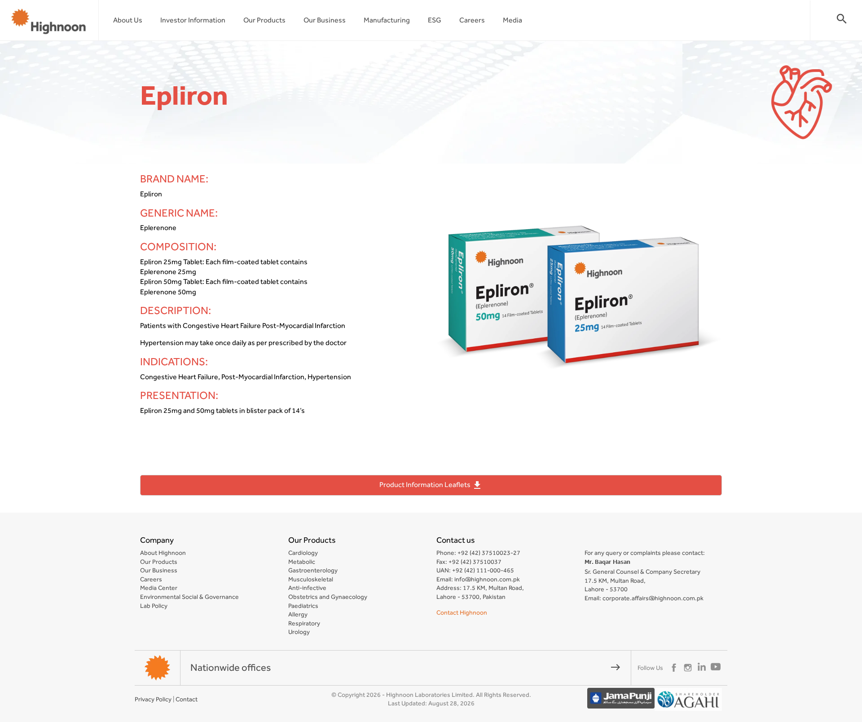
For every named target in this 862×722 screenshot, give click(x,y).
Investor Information (192, 20)
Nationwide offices (405, 667)
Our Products (264, 20)
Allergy (298, 614)
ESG (434, 20)
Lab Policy (153, 605)
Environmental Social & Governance (189, 596)
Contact (187, 699)
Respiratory (304, 623)
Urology (299, 631)
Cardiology (303, 552)
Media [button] (512, 20)
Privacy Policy (153, 699)
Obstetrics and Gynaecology (327, 596)
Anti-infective (307, 587)
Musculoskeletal (310, 579)
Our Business (324, 20)
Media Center (158, 587)
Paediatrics (303, 605)
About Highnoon (163, 552)
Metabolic (301, 561)
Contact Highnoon (461, 612)
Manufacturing (387, 20)
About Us (127, 20)
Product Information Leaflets (431, 485)
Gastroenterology (313, 570)
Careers (472, 20)
